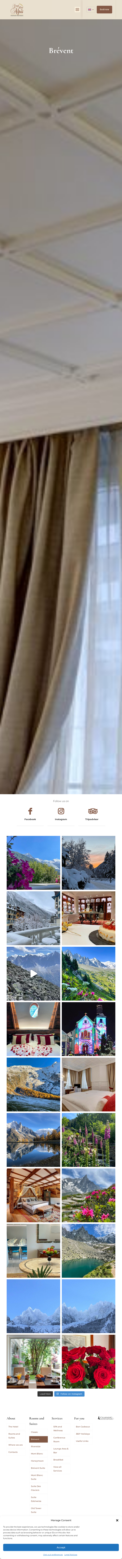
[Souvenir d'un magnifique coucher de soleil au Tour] (33, 1084)
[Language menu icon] (90, 9)
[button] (117, 1520)
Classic (34, 1432)
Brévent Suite (38, 1468)
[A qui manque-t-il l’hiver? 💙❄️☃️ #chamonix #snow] (33, 1306)
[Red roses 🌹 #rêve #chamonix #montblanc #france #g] (88, 1362)
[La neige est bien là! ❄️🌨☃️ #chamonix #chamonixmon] (33, 918)
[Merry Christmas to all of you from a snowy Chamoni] (88, 1029)
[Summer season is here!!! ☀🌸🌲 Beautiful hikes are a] (88, 974)
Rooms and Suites (14, 1436)
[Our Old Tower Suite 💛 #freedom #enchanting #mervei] (33, 1195)
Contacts (12, 1452)
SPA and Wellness (58, 1428)
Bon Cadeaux (83, 1426)
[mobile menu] (77, 9)
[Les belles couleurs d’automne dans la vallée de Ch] (33, 1140)
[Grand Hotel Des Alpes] (17, 9)
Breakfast (58, 1460)
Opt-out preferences (53, 1554)
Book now (104, 9)
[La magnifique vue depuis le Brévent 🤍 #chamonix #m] (33, 974)
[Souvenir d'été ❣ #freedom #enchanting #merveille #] (88, 1195)
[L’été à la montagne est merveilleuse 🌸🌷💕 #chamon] (33, 863)
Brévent (35, 1439)
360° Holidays (83, 1434)
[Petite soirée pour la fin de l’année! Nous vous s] (88, 918)
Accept (61, 1547)
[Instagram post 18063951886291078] (33, 1251)
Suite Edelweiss (36, 1499)
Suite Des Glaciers (36, 1488)
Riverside (36, 1446)
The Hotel (13, 1426)
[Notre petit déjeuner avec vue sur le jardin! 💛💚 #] (33, 1362)
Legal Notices (70, 1554)
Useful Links (82, 1441)
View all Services (57, 1469)
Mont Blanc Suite (37, 1477)
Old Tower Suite (36, 1510)
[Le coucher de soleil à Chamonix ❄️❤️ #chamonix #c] (88, 863)
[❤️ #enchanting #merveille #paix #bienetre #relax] (88, 1084)
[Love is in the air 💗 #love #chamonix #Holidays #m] (33, 1029)
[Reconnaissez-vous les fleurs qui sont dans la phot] (88, 1140)
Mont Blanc (37, 1453)
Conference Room (59, 1439)
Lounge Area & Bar (60, 1451)
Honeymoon (37, 1461)
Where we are (15, 1445)
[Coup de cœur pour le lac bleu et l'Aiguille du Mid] (88, 1251)
